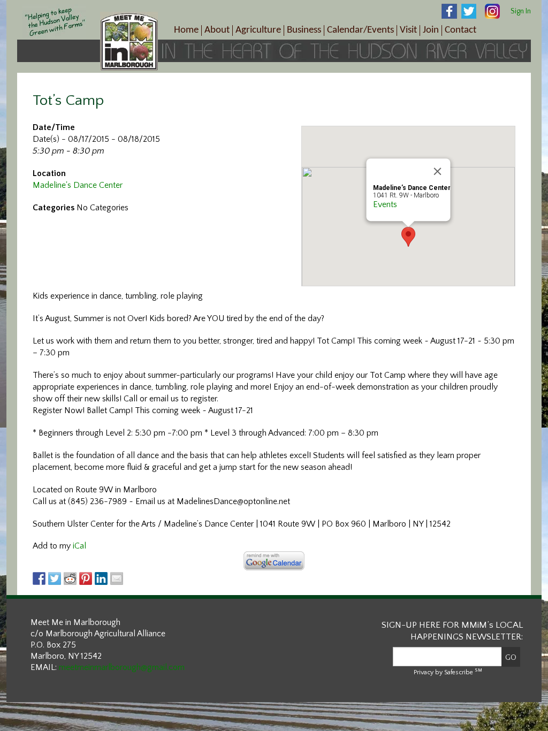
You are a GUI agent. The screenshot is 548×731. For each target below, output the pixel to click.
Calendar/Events (360, 30)
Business (304, 30)
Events (385, 204)
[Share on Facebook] (39, 578)
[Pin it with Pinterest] (85, 578)
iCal (79, 546)
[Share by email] (116, 578)
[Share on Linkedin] (101, 578)
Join (431, 30)
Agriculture (258, 30)
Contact (460, 30)
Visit (408, 30)
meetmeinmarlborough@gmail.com (122, 667)
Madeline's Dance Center (78, 185)
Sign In (521, 11)
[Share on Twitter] (54, 578)
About (217, 30)
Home (186, 30)
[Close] (438, 171)
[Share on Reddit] (70, 578)
